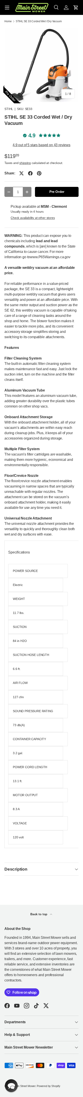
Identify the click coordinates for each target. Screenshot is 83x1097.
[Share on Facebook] (30, 173)
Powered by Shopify (48, 1086)
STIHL (8, 109)
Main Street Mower (24, 1086)
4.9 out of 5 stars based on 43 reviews (41, 145)
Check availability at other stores (33, 218)
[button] (76, 7)
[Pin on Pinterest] (39, 173)
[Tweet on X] (21, 173)
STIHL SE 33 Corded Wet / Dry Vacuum (39, 21)
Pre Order (56, 192)
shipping (25, 163)
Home (8, 21)
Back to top (39, 914)
